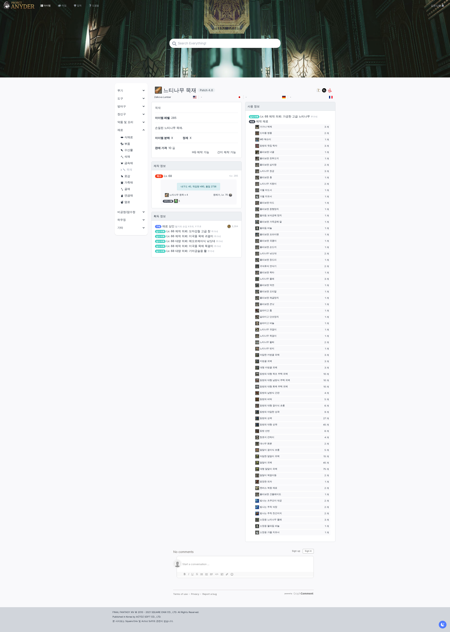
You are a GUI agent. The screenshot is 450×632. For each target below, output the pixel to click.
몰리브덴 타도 (267, 203)
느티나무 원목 (176, 194)
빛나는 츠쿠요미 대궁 (271, 500)
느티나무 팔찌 (267, 342)
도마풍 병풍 (266, 133)
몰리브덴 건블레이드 (270, 494)
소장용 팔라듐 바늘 (269, 526)
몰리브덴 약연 (267, 285)
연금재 (128, 195)
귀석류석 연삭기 (268, 266)
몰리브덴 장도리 (268, 260)
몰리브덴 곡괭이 (268, 241)
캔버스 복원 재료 (268, 488)
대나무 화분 (266, 443)
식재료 (128, 137)
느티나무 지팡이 (268, 184)
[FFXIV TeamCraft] (318, 90)
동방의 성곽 (266, 418)
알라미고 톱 (266, 310)
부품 (127, 143)
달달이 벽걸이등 (268, 475)
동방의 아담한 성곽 (269, 412)
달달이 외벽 (266, 462)
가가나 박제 (266, 127)
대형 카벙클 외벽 (268, 367)
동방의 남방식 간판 (269, 393)
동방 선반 (265, 431)
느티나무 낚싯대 (268, 253)
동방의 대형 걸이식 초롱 (272, 405)
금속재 (128, 163)
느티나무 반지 (267, 348)
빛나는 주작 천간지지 (271, 513)
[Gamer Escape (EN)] (330, 90)
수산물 (128, 150)
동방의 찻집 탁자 (268, 146)
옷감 (127, 176)
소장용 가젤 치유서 (269, 532)
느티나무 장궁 (267, 171)
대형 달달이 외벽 (268, 469)
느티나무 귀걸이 (268, 329)
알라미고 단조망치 (269, 317)
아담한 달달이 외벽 (269, 456)
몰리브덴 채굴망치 (269, 298)
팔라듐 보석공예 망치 (271, 215)
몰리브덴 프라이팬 (269, 234)
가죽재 (128, 182)
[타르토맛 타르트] (324, 90)
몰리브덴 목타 (267, 272)
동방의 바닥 (266, 399)
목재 (129, 169)
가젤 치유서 (266, 196)
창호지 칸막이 (267, 437)
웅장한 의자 (266, 481)
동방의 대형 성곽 (268, 424)
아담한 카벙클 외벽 (269, 355)
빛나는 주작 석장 (268, 507)
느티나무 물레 (267, 279)
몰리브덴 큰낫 (267, 304)
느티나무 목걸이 (268, 336)
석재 (127, 156)
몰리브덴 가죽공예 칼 (271, 222)
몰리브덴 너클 (267, 152)
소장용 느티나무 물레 (271, 519)
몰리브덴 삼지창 (268, 165)
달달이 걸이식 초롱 (269, 450)
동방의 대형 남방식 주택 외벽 (275, 380)
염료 (127, 202)
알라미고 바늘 (267, 323)
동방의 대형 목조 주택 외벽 (274, 374)
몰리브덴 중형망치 (269, 209)
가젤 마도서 (266, 190)
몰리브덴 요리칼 (268, 291)
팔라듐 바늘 (266, 228)
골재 (127, 189)
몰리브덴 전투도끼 (269, 158)
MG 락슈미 (265, 139)
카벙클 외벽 (266, 361)
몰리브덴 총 (266, 177)
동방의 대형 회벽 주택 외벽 (274, 386)
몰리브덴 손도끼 (268, 247)
